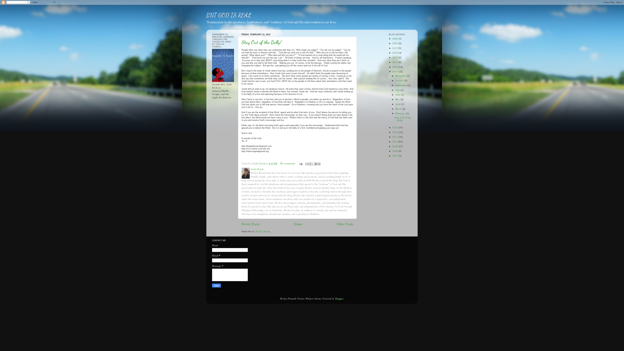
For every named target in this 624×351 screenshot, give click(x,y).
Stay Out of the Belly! (261, 42)
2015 (395, 67)
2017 (395, 58)
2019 (395, 48)
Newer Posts (250, 224)
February (400, 114)
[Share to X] (313, 164)
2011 (395, 137)
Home (298, 224)
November (401, 76)
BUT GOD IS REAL (228, 15)
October (399, 81)
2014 (395, 72)
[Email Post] (300, 164)
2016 (395, 62)
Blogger (339, 299)
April (398, 104)
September (401, 85)
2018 (395, 53)
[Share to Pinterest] (319, 164)
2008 (395, 151)
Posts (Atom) (263, 231)
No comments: (288, 164)
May (397, 99)
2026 (395, 39)
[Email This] (306, 164)
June (398, 95)
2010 (395, 142)
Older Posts (345, 224)
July (397, 90)
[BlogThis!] (310, 164)
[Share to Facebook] (316, 164)
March (398, 109)
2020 (395, 43)
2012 (395, 132)
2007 (395, 156)
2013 (395, 128)
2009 (395, 146)
